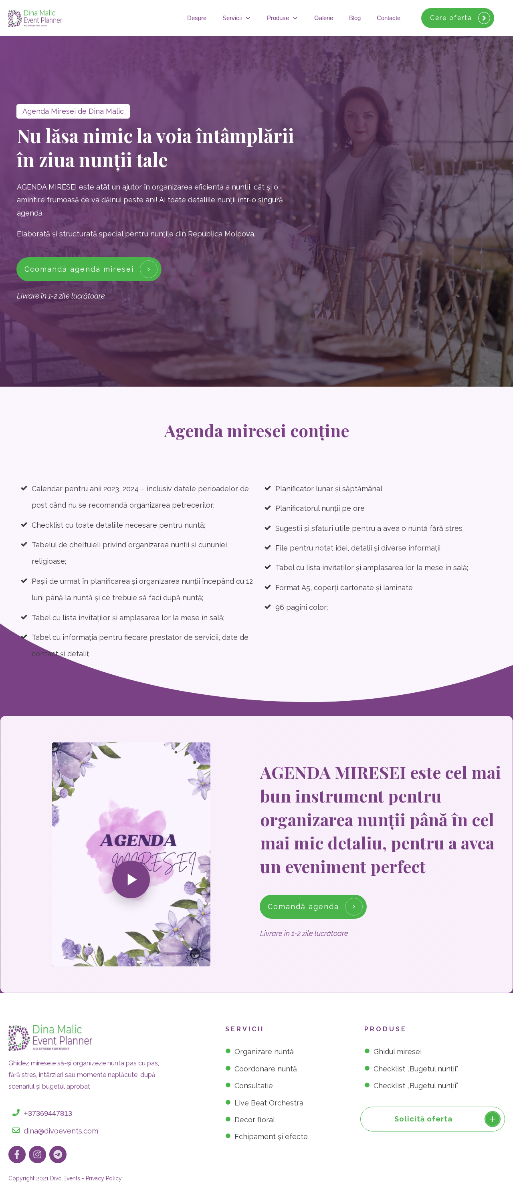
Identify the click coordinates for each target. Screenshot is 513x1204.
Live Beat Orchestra (268, 1103)
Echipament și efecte (271, 1136)
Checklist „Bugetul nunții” (416, 1069)
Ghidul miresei (398, 1051)
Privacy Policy (104, 1178)
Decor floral (254, 1119)
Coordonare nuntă (265, 1069)
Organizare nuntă (264, 1051)
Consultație (253, 1085)
